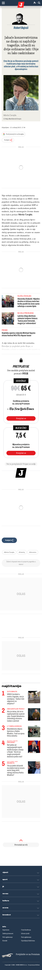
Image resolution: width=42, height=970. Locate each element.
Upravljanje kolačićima (28, 941)
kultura (5, 900)
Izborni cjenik (25, 933)
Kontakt (4, 941)
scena (5, 908)
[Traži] (39, 3)
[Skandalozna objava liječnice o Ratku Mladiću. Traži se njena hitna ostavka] (34, 731)
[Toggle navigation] (3, 3)
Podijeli (6, 140)
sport (5, 879)
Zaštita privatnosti (7, 933)
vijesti (5, 872)
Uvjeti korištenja (26, 930)
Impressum (5, 930)
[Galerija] (21, 92)
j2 (3, 886)
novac (5, 893)
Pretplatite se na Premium (28, 954)
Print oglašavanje (26, 937)
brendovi (6, 915)
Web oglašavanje (7, 937)
